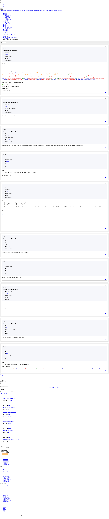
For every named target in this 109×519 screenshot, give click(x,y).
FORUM (5, 21)
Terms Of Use (7, 18)
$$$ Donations (5, 495)
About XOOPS (8, 15)
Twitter (4, 511)
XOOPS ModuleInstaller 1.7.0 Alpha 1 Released (11, 439)
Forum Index (4, 10)
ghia (6, 106)
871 (9, 246)
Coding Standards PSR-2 (7, 490)
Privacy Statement (8, 19)
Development (35, 10)
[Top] (105, 92)
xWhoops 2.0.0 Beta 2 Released (8, 425)
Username (2, 380)
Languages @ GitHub (7, 479)
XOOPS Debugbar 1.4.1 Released (8, 421)
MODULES (6, 26)
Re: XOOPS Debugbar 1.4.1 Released (9, 407)
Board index (5, 36)
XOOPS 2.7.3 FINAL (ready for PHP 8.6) (9, 398)
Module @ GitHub (8, 27)
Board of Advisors (6, 461)
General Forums (9, 10)
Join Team (4, 496)
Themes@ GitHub (6, 478)
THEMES (6, 25)
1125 (9, 139)
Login (6, 31)
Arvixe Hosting (18, 515)
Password (2, 382)
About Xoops (5, 459)
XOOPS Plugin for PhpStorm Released (9, 412)
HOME (5, 13)
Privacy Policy (8, 515)
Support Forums (6, 480)
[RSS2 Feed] (25, 515)
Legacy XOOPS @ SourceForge (9, 489)
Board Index (7, 22)
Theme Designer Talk (58, 10)
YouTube (4, 509)
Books (4, 468)
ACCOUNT (6, 30)
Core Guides (5, 470)
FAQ (4, 469)
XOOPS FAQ (6, 29)
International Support (41, 10)
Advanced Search (3, 393)
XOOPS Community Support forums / (10, 37)
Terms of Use (2, 515)
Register (6, 32)
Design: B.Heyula (54, 516)
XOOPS (5, 14)
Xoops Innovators (6, 462)
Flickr (4, 508)
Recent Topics (7, 23)
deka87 (7, 135)
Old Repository (8, 28)
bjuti (6, 242)
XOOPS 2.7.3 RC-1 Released (7, 416)
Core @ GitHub (6, 485)
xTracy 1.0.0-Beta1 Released (7, 430)
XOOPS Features (8, 17)
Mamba (7, 161)
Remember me (4, 385)
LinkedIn (4, 507)
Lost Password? (57, 387)
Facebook (4, 506)
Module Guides (5, 471)
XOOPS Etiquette (6, 464)
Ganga (7, 54)
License (6, 20)
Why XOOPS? (7, 16)
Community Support (16, 10)
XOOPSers (5, 463)
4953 (9, 110)
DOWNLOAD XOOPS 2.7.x (9, 34)
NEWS (5, 24)
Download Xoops (6, 476)
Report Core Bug (6, 501)
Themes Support (30, 10)
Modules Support (23, 10)
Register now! (51, 387)
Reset (6, 386)
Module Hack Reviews (50, 10)
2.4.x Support (5, 38)
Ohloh (4, 510)
